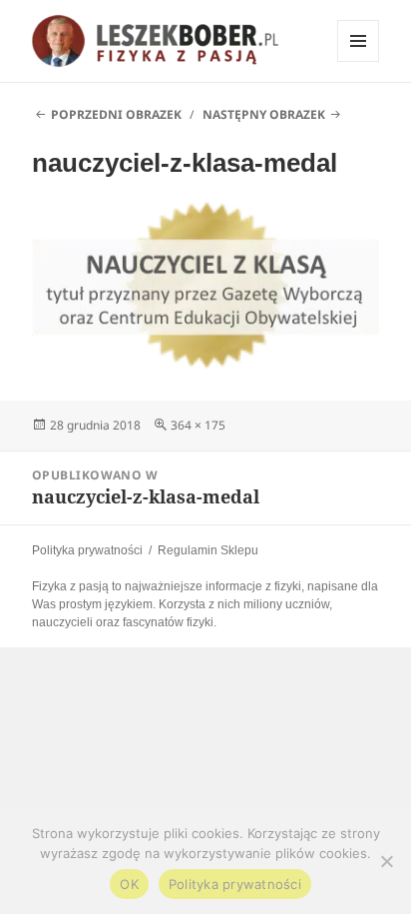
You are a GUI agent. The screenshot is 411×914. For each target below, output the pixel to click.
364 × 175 (198, 425)
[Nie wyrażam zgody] (386, 861)
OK (129, 884)
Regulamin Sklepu (208, 550)
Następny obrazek (264, 114)
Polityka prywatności (87, 550)
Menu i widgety (358, 61)
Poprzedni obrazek (116, 114)
